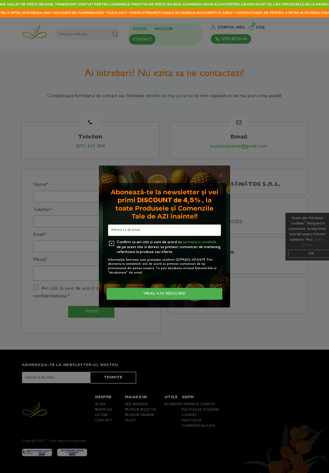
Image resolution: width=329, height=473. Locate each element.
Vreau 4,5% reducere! (164, 293)
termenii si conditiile (199, 242)
